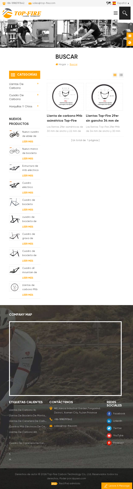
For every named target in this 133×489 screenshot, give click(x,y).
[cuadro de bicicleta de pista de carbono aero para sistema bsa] (14, 219)
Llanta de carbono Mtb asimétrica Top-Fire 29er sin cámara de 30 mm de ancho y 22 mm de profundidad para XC (64, 118)
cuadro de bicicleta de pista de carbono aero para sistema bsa (30, 219)
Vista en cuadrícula (115, 75)
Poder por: (73, 478)
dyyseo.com (79, 478)
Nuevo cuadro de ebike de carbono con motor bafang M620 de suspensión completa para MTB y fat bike (31, 134)
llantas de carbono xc (22, 410)
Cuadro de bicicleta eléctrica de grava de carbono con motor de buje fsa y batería (30, 202)
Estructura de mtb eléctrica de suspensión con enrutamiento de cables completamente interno (31, 168)
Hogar (62, 64)
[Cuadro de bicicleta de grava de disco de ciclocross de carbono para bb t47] (14, 253)
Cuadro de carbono (16, 97)
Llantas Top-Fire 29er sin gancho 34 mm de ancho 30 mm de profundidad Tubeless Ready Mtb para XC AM (103, 118)
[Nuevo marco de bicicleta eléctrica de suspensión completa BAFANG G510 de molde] (14, 151)
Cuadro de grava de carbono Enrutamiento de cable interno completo (30, 237)
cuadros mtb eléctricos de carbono (28, 426)
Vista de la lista (121, 75)
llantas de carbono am (23, 432)
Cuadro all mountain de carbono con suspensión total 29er (29, 271)
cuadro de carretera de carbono (28, 443)
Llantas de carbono (16, 86)
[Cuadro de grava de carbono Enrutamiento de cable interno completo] (14, 236)
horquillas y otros (20, 106)
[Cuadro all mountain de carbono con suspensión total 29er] (14, 270)
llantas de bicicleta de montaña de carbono (28, 415)
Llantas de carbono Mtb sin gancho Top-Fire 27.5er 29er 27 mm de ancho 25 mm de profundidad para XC (31, 288)
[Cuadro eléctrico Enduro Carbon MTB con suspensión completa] (14, 185)
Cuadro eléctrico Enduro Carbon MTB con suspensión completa (31, 185)
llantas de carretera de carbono (28, 421)
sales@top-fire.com (43, 3)
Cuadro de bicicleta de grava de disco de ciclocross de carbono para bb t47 (31, 254)
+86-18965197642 (15, 3)
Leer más (27, 141)
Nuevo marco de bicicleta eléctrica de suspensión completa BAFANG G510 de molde (30, 151)
